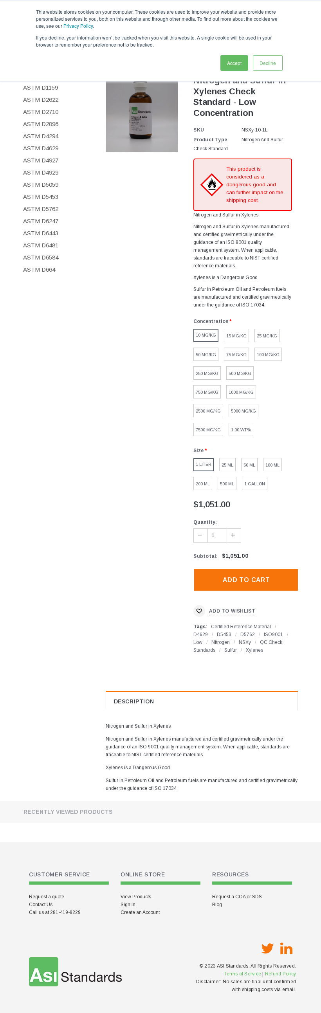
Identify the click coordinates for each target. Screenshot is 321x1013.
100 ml (272, 465)
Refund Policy (280, 974)
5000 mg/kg (243, 411)
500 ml (227, 483)
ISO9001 (273, 634)
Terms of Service (242, 974)
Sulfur (230, 650)
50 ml (249, 465)
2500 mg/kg (208, 411)
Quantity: (205, 522)
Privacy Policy (78, 25)
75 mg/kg (236, 354)
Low (197, 642)
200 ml (203, 483)
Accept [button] (234, 62)
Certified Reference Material (241, 626)
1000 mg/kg (241, 392)
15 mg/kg (236, 335)
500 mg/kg (240, 373)
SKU (198, 130)
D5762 (247, 634)
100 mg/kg (268, 354)
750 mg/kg (207, 392)
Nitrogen (220, 642)
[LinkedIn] (286, 949)
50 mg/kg (206, 354)
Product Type (210, 139)
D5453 (224, 634)
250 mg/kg (207, 373)
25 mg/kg (267, 335)
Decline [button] (268, 62)
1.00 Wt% (241, 429)
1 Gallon (254, 483)
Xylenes (254, 650)
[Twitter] (267, 949)
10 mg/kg (206, 335)
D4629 (200, 634)
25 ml (227, 465)
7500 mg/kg (208, 429)
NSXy (245, 642)
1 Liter (203, 464)
